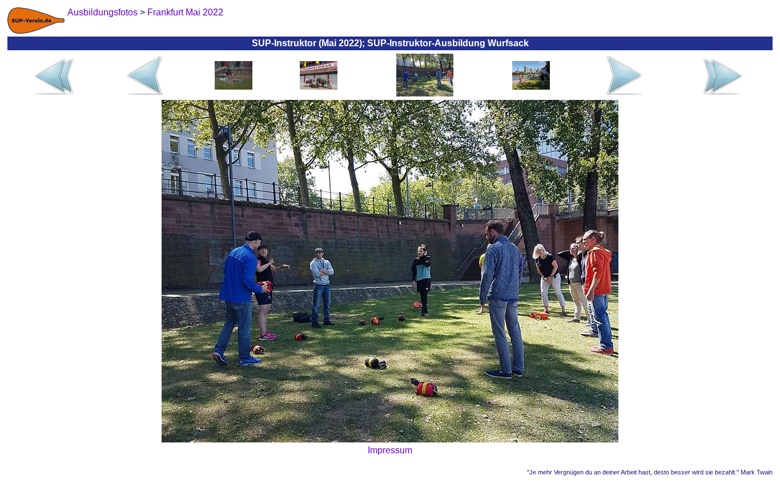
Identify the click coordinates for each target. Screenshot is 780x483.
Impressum (390, 450)
